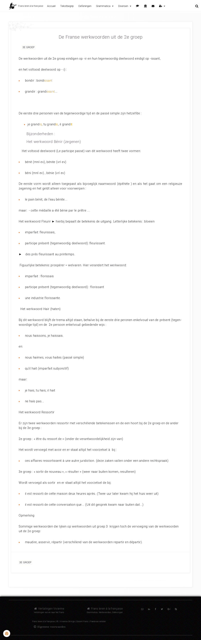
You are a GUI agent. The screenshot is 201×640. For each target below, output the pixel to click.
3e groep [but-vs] (28, 47)
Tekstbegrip (67, 6)
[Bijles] (137, 6)
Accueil (51, 6)
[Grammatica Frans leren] (21, 26)
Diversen (123, 6)
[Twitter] (162, 609)
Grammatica (103, 6)
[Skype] (176, 609)
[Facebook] (155, 609)
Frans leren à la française (106, 608)
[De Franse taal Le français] (145, 6)
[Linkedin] (149, 609)
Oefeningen (84, 6)
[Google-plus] (169, 609)
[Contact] (153, 6)
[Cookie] (6, 633)
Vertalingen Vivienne (50, 608)
